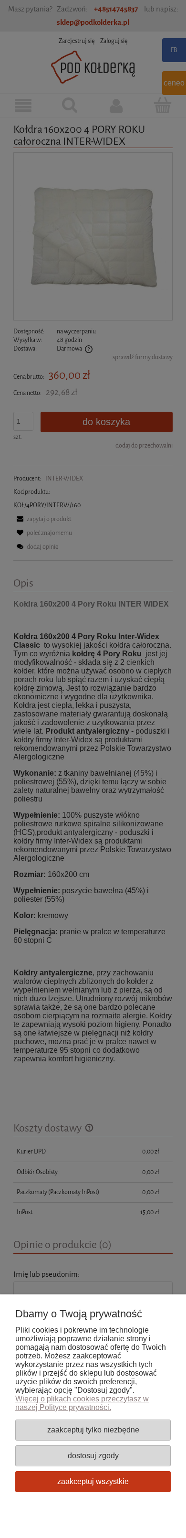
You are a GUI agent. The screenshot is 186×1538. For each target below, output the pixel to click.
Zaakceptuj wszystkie (93, 1481)
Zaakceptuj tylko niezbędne (93, 1429)
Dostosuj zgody (93, 1455)
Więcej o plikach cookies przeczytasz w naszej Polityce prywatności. (82, 1403)
